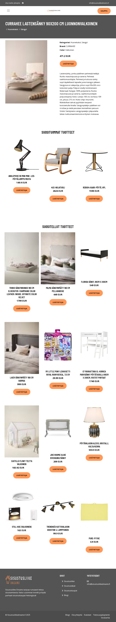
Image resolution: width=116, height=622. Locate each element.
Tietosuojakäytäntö (101, 615)
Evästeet (87, 615)
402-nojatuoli (58, 187)
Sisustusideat (69, 586)
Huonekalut (13, 29)
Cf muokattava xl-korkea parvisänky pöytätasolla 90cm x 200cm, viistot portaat (94, 374)
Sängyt (24, 29)
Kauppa (104, 11)
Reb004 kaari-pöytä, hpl (94, 187)
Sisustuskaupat (70, 590)
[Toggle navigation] (8, 10)
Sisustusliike (69, 581)
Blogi (66, 595)
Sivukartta (105, 617)
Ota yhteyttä (77, 615)
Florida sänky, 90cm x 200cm (94, 281)
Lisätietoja (68, 64)
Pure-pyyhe (94, 538)
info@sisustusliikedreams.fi (99, 3)
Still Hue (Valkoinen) (22, 526)
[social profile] (22, 3)
